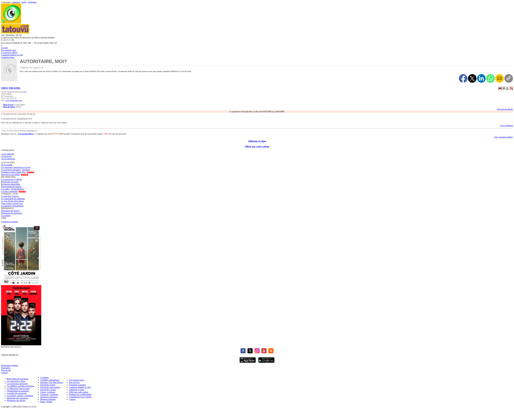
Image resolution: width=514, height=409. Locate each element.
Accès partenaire (8, 159)
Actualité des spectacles (17, 393)
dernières (26, 170)
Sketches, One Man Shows (51, 382)
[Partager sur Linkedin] (481, 78)
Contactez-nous (7, 57)
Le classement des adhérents (13, 199)
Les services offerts (9, 52)
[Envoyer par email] (499, 78)
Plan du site (6, 370)
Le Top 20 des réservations (12, 201)
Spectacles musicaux (49, 397)
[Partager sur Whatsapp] (490, 78)
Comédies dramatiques (49, 380)
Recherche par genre (9, 182)
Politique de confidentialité (80, 394)
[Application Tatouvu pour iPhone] (248, 363)
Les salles (5, 189)
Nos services (74, 382)
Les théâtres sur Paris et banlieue (20, 386)
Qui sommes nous (8, 50)
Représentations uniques (11, 186)
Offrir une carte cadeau (257, 146)
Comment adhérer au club (12, 55)
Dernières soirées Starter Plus (13, 172)
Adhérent (16, 2)
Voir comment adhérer (503, 137)
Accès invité (6, 156)
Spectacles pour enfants (50, 387)
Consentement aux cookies (80, 397)
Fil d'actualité (6, 165)
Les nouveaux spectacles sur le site (15, 167)
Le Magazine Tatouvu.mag (18, 388)
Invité (24, 2)
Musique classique (48, 399)
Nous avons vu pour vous (12, 203)
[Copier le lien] (508, 78)
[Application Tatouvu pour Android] (266, 363)
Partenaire (32, 2)
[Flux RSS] (270, 352)
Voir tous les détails (505, 109)
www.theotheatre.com (13, 100)
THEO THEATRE (10, 88)
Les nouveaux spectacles (17, 384)
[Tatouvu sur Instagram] (256, 352)
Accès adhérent (506, 125)
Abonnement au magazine (18, 391)
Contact (4, 373)
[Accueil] (11, 23)
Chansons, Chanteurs (49, 394)
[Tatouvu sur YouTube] (263, 352)
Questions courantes (9, 222)
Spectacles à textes (48, 390)
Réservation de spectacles (17, 379)
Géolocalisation (17, 189)
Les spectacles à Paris (16, 381)
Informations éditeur (9, 365)
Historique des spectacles (11, 213)
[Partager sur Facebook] (463, 78)
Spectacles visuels (47, 385)
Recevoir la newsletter (10, 174)
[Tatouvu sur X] (249, 352)
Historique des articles (10, 211)
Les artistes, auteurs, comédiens (20, 396)
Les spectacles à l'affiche (11, 179)
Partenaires (5, 368)
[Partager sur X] (472, 78)
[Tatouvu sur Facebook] (243, 352)
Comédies (44, 377)
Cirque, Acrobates (47, 392)
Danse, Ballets (46, 402)
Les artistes (5, 215)
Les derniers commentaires (12, 206)
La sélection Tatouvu (10, 196)
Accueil (4, 48)
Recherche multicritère (10, 184)
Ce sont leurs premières (11, 170)
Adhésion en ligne (257, 141)
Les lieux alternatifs (9, 191)
